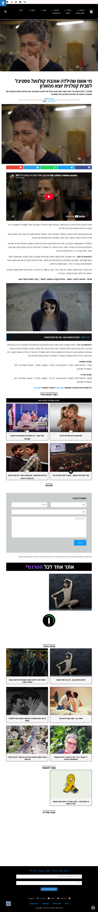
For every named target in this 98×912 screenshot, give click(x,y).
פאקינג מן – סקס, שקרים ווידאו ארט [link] (71, 718)
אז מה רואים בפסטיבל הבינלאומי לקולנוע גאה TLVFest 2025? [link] (27, 719)
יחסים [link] (33, 10)
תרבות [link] (56, 10)
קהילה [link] (69, 10)
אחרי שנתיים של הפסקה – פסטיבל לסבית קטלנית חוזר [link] (71, 475)
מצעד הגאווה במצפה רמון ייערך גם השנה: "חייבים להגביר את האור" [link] (27, 758)
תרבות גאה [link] (42, 400)
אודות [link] (67, 904)
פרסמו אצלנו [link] (33, 904)
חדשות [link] (81, 10)
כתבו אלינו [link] (45, 904)
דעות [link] (21, 10)
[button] (5, 11)
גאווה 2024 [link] (80, 13)
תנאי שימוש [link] (57, 904)
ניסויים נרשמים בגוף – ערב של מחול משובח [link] (70, 680)
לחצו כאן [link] (60, 387)
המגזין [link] (68, 13)
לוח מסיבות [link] (56, 13)
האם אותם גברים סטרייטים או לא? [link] (71, 436)
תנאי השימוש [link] (64, 557)
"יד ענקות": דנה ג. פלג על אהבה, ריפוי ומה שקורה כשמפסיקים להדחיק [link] (71, 758)
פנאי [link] (44, 10)
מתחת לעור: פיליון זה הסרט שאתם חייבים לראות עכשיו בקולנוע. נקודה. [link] (27, 681)
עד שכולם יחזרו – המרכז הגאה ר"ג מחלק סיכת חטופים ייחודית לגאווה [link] (71, 802)
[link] (3, 3)
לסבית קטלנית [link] (53, 400)
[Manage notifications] (93, 908)
